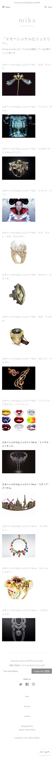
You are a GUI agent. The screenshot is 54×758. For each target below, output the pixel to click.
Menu (7, 7)
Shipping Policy (27, 726)
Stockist (27, 706)
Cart (50, 7)
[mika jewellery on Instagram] (33, 685)
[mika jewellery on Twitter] (20, 685)
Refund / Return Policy (27, 729)
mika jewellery (34, 737)
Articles (27, 716)
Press (27, 696)
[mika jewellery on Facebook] (27, 685)
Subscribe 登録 (42, 671)
